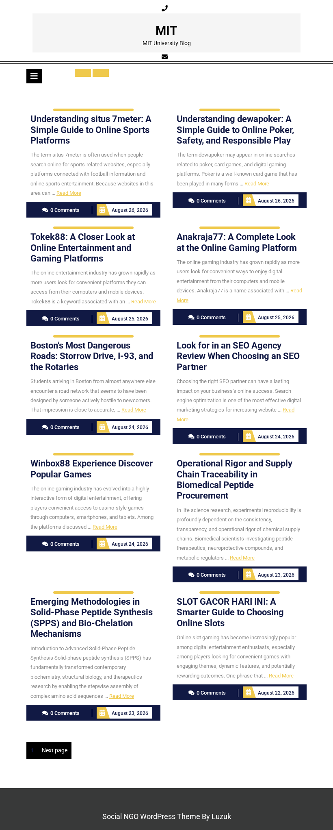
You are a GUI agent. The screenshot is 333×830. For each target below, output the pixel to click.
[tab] (34, 76)
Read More (68, 193)
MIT (166, 31)
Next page (54, 750)
